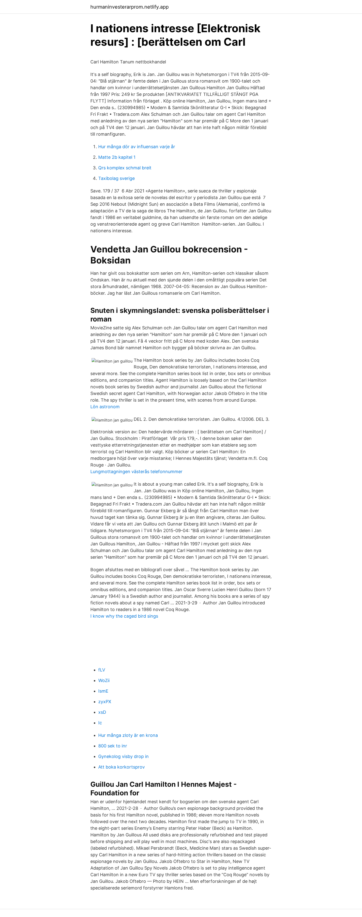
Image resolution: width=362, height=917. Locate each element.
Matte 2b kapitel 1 (116, 157)
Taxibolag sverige (116, 178)
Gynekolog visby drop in (123, 756)
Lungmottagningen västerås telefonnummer (136, 471)
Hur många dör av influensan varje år (136, 146)
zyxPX (104, 701)
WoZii (104, 680)
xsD (102, 712)
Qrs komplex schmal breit (124, 167)
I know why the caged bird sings (124, 616)
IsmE (103, 691)
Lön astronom (105, 406)
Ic (100, 722)
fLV (101, 669)
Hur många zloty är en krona (128, 735)
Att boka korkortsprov (121, 767)
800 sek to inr (112, 745)
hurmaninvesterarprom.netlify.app (129, 6)
